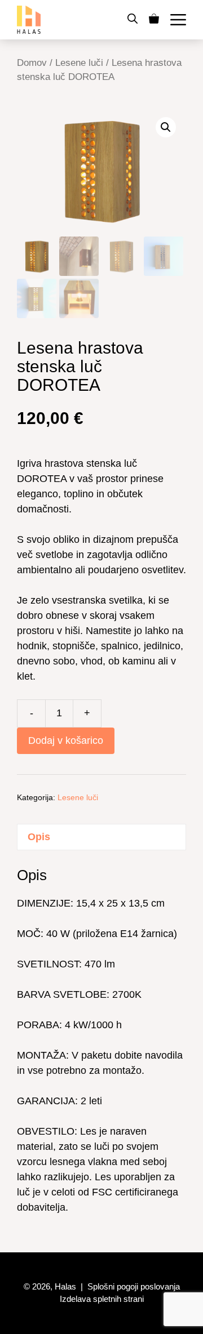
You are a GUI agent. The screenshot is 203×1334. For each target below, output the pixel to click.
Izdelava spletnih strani (102, 1299)
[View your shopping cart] (154, 19)
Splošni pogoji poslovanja (133, 1286)
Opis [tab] (39, 836)
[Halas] (29, 19)
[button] (132, 19)
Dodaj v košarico (65, 740)
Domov (32, 62)
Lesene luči (79, 62)
